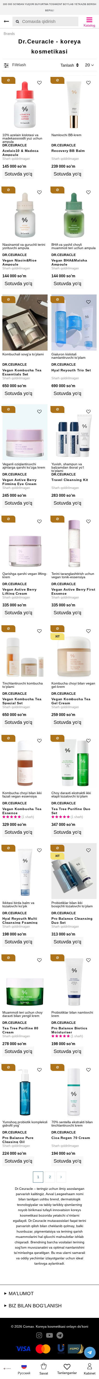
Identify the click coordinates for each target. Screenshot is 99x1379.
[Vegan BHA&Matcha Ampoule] (74, 213)
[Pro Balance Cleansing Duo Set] (74, 871)
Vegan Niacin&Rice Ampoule (19, 262)
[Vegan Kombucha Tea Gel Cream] (74, 652)
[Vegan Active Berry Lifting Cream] (25, 542)
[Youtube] (49, 1336)
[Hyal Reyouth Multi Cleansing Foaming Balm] (25, 871)
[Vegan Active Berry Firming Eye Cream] (25, 432)
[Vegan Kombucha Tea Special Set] (25, 652)
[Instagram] (39, 1336)
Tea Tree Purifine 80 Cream (20, 1030)
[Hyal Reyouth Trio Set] (74, 322)
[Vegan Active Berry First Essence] (74, 542)
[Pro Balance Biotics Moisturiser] (74, 981)
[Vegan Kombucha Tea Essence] (25, 761)
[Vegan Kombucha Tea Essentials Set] (25, 322)
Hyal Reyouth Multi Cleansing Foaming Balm (20, 920)
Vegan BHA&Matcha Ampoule (69, 262)
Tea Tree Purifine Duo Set (71, 810)
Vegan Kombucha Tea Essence (21, 810)
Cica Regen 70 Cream (70, 1138)
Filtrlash (18, 65)
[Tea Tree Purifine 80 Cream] (25, 981)
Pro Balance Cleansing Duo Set (72, 920)
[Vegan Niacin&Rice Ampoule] (25, 213)
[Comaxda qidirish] (15, 21)
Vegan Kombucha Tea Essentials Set (21, 372)
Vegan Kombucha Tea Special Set (21, 701)
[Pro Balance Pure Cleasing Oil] (25, 1090)
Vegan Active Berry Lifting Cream (19, 591)
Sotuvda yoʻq (18, 173)
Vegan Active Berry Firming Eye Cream (19, 481)
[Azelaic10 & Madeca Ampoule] (25, 103)
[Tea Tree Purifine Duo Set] (74, 761)
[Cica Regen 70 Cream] (74, 1090)
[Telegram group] (60, 1336)
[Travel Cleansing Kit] (74, 432)
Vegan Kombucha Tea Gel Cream (70, 701)
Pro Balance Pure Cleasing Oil (18, 1139)
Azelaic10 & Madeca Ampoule (20, 152)
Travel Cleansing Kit (69, 480)
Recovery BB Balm (68, 151)
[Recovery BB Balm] (74, 103)
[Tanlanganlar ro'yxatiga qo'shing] (39, 83)
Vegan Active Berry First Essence (73, 591)
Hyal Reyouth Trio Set (71, 370)
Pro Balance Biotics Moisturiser (69, 1030)
